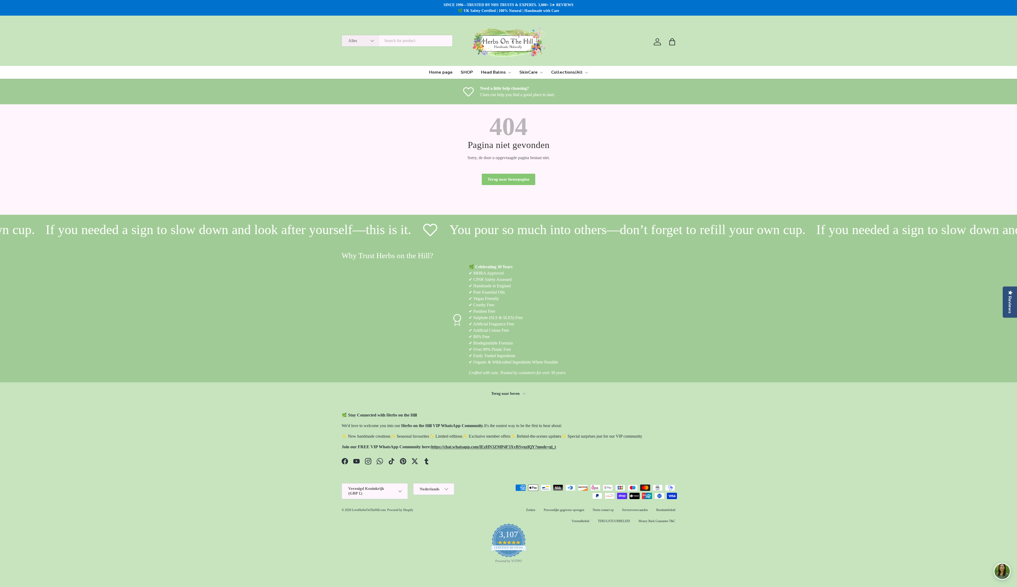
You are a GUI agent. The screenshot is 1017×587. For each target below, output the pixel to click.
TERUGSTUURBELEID (614, 521)
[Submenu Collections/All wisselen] (586, 72)
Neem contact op (603, 510)
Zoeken (530, 510)
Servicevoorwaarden (635, 510)
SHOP (467, 72)
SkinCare (528, 72)
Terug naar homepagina (508, 179)
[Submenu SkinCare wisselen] (541, 72)
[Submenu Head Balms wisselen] (509, 72)
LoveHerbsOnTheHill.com (369, 510)
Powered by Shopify (400, 510)
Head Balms (493, 72)
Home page (441, 72)
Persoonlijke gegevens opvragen (564, 510)
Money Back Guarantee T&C (657, 521)
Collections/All (567, 72)
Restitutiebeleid (665, 510)
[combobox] (397, 40)
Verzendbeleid (580, 521)
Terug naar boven (506, 393)
